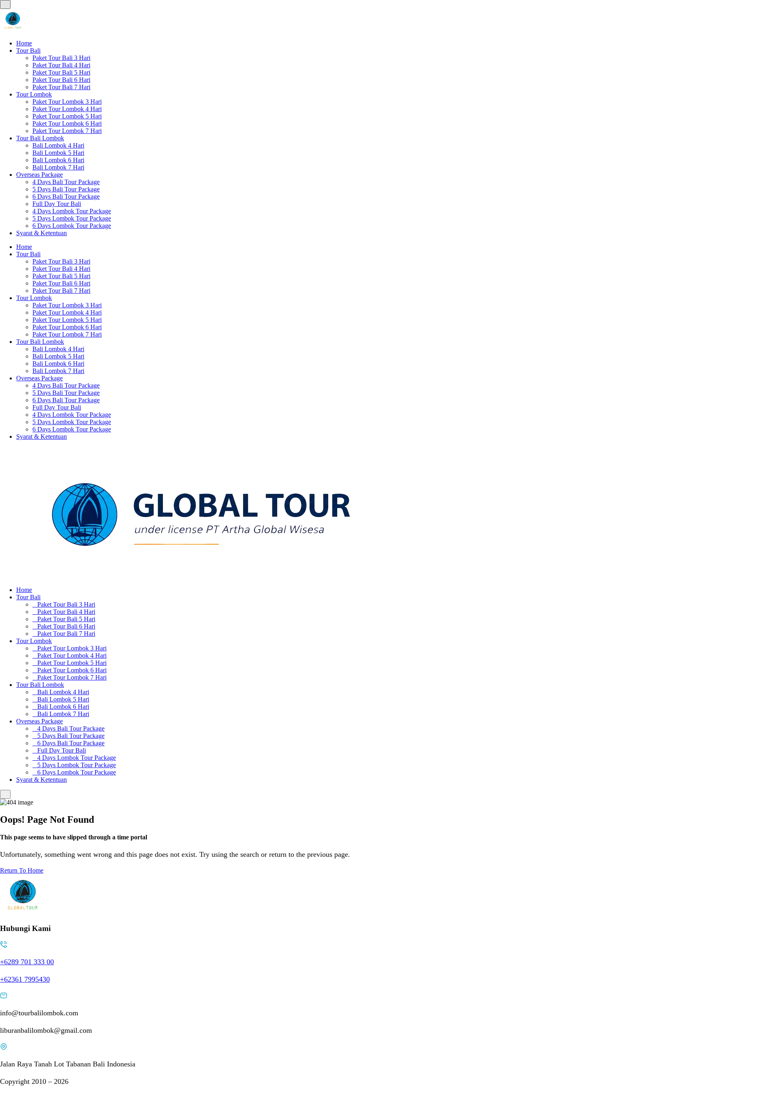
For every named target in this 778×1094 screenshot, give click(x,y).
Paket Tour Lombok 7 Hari (67, 130)
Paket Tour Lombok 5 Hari (67, 116)
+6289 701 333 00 (27, 962)
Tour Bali (28, 50)
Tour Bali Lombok (40, 138)
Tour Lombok (34, 94)
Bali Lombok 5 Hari (58, 152)
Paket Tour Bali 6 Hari (61, 79)
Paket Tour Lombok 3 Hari (67, 101)
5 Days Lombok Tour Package (71, 218)
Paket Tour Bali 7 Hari (61, 87)
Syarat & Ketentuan (41, 233)
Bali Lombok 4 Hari (58, 145)
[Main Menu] (5, 4)
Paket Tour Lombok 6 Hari (67, 123)
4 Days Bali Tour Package (66, 181)
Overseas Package (39, 174)
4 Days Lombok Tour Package (71, 211)
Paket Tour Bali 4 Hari (61, 65)
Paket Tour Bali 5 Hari (61, 72)
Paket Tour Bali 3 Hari (61, 57)
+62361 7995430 (25, 979)
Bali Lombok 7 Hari (58, 167)
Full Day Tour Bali (56, 203)
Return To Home (21, 870)
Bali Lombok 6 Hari (58, 160)
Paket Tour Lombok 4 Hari (67, 108)
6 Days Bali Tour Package (66, 196)
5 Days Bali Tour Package (66, 189)
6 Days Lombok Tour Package (71, 225)
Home (24, 43)
